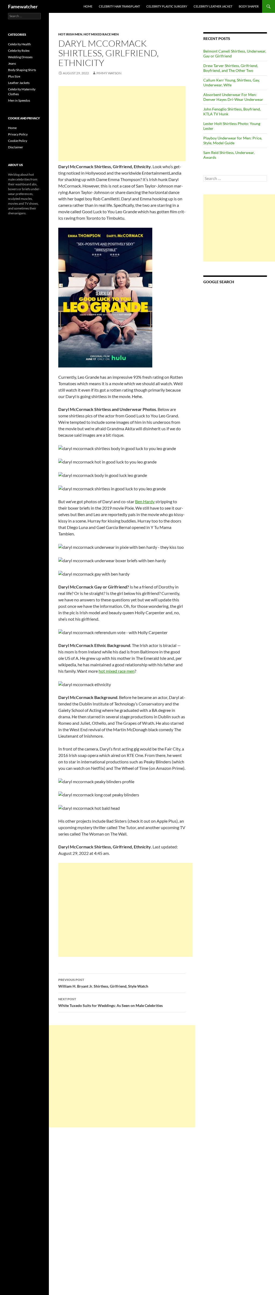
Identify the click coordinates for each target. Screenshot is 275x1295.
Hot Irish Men (70, 34)
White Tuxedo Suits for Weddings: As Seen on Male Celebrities (110, 1002)
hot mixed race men (117, 671)
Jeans (12, 63)
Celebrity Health (19, 44)
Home (88, 6)
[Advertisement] (122, 123)
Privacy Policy (18, 134)
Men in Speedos (19, 100)
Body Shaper (249, 6)
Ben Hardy (145, 501)
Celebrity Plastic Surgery (166, 6)
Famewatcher (23, 6)
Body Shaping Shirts (22, 70)
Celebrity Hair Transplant (119, 6)
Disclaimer (15, 147)
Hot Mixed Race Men (101, 34)
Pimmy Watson (108, 73)
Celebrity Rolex (19, 51)
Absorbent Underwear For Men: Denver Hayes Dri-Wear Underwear (233, 97)
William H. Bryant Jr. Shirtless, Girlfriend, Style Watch (103, 983)
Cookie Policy (17, 141)
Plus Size (14, 76)
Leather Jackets (19, 83)
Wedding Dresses (20, 57)
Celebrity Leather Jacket (213, 6)
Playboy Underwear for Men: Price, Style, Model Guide (232, 140)
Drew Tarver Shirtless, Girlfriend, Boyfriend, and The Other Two (230, 68)
